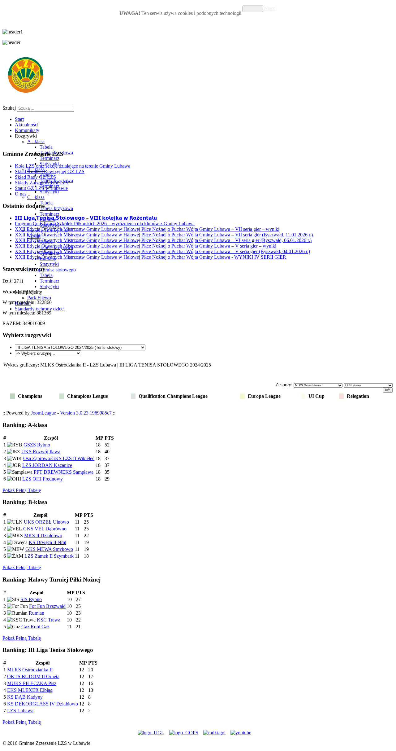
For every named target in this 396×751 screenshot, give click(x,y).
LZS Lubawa (20, 710)
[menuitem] (19, 119)
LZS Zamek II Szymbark (49, 556)
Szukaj (9, 108)
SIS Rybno (31, 599)
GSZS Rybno (37, 444)
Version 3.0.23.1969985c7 (86, 412)
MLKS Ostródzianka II (30, 669)
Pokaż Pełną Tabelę (21, 490)
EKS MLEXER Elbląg (30, 690)
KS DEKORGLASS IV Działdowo (42, 703)
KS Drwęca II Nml (47, 542)
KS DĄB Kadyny (25, 697)
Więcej (270, 8)
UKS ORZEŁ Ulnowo (46, 522)
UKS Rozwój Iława (40, 451)
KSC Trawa (48, 619)
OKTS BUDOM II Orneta (33, 676)
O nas (20, 193)
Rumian (36, 613)
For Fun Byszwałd (47, 606)
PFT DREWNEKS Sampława (63, 472)
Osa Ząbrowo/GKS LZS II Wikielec (58, 458)
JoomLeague (43, 412)
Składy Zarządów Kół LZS (41, 182)
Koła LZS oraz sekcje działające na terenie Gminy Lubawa (72, 166)
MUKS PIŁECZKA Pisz (31, 683)
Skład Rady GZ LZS (35, 177)
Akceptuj (253, 9)
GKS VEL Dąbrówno (45, 528)
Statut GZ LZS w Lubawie (41, 188)
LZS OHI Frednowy (42, 478)
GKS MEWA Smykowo (49, 549)
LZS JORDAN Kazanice (47, 465)
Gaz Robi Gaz (35, 626)
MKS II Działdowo (43, 535)
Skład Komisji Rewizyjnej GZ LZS (49, 171)
